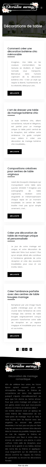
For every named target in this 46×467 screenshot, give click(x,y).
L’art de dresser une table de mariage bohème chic (22, 111)
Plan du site (23, 465)
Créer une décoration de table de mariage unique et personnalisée (22, 235)
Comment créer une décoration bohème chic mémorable (22, 51)
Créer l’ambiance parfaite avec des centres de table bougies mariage (23, 294)
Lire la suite (14, 93)
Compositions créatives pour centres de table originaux (22, 171)
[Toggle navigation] (41, 8)
